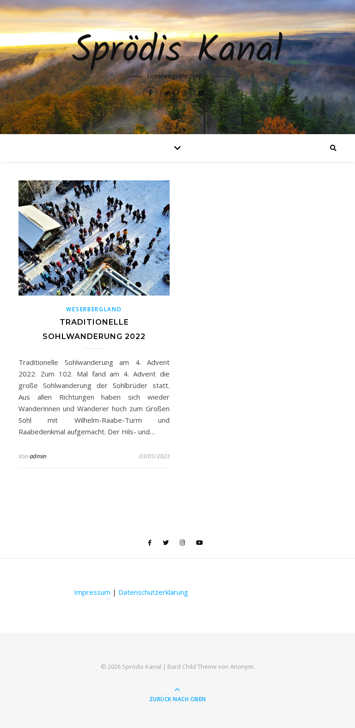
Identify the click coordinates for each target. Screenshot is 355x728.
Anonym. (242, 666)
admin (38, 456)
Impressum (92, 592)
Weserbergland (94, 309)
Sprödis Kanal (177, 51)
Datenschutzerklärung (153, 592)
